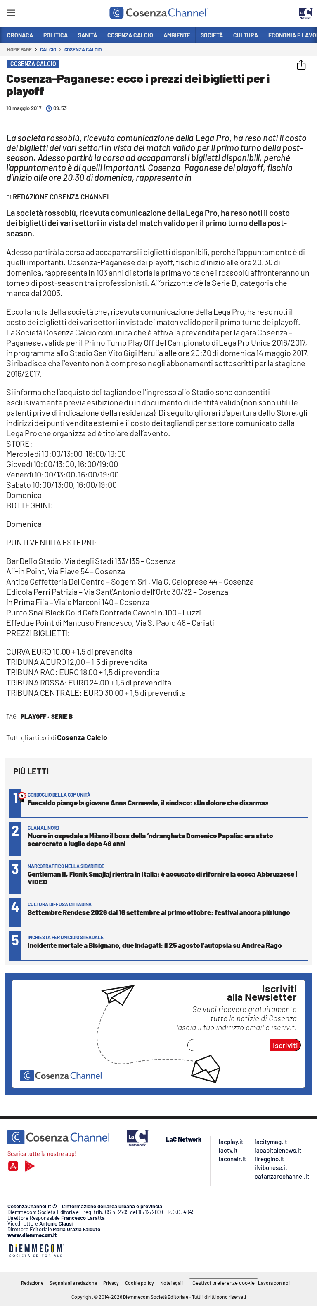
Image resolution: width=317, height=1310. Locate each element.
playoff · (35, 716)
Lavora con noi (274, 1283)
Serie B (62, 716)
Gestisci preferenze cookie (223, 1283)
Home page (19, 49)
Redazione (32, 1283)
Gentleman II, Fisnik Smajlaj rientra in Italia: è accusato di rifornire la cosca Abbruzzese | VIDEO (162, 878)
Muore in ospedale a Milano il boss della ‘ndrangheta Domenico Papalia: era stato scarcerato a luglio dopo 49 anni (150, 839)
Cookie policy (139, 1283)
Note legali (171, 1283)
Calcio (48, 49)
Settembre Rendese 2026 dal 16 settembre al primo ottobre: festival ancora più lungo (159, 912)
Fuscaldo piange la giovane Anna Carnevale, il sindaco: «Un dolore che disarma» (148, 802)
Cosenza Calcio (83, 49)
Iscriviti (285, 1045)
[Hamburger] (11, 14)
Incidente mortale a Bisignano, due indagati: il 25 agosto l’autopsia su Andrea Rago (155, 945)
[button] (301, 65)
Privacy (111, 1283)
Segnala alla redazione (73, 1283)
